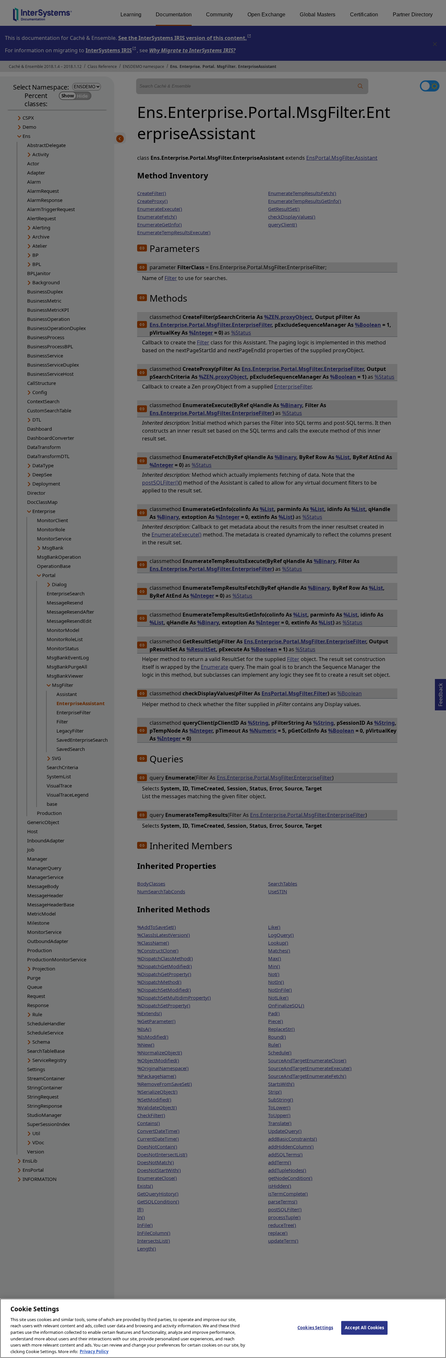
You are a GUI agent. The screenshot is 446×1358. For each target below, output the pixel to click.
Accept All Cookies (364, 1328)
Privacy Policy (94, 1351)
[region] (223, 1328)
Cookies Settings (315, 1328)
